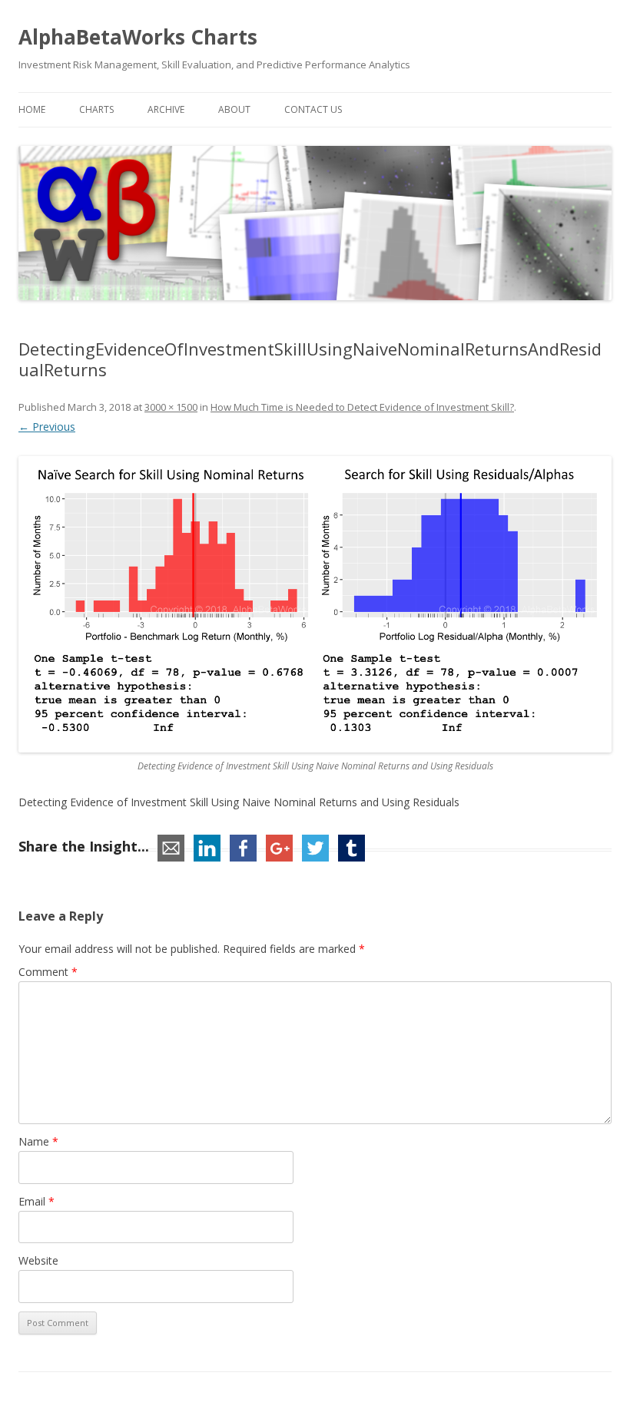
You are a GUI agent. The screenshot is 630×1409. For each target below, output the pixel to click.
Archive (166, 109)
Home (31, 109)
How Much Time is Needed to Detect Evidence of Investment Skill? (362, 407)
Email (36, 1201)
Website (38, 1260)
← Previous (46, 426)
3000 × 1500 (170, 407)
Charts (96, 109)
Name (38, 1141)
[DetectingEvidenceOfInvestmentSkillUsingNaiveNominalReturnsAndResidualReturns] (315, 604)
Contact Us (313, 109)
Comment (48, 971)
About (234, 109)
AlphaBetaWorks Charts (137, 37)
